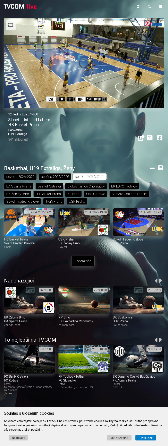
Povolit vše (146, 437)
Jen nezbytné (119, 437)
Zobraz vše (83, 261)
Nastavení (18, 437)
